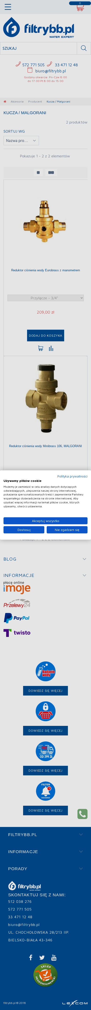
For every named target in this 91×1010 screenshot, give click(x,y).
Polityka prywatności (72, 476)
